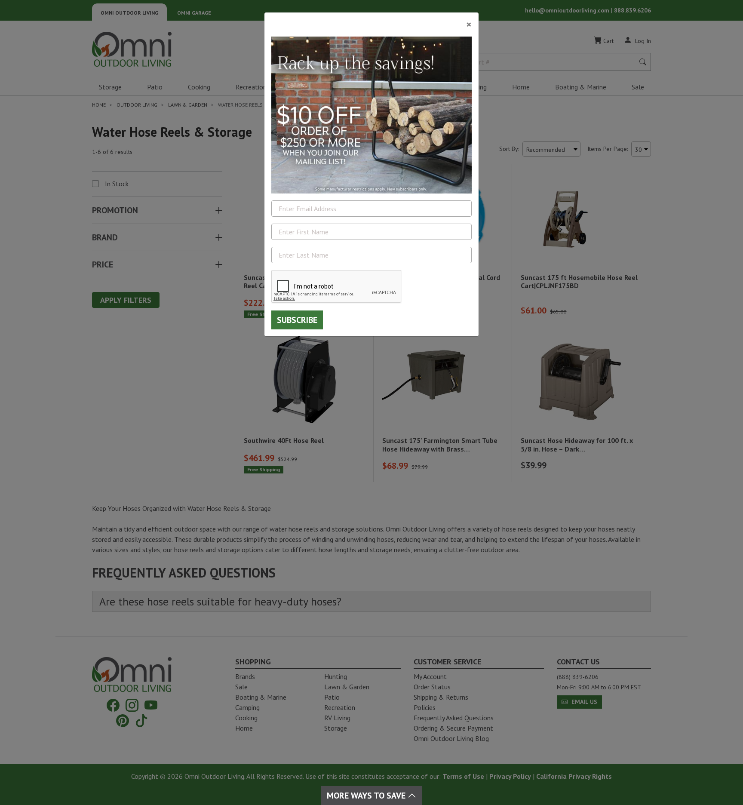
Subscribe (297, 320)
